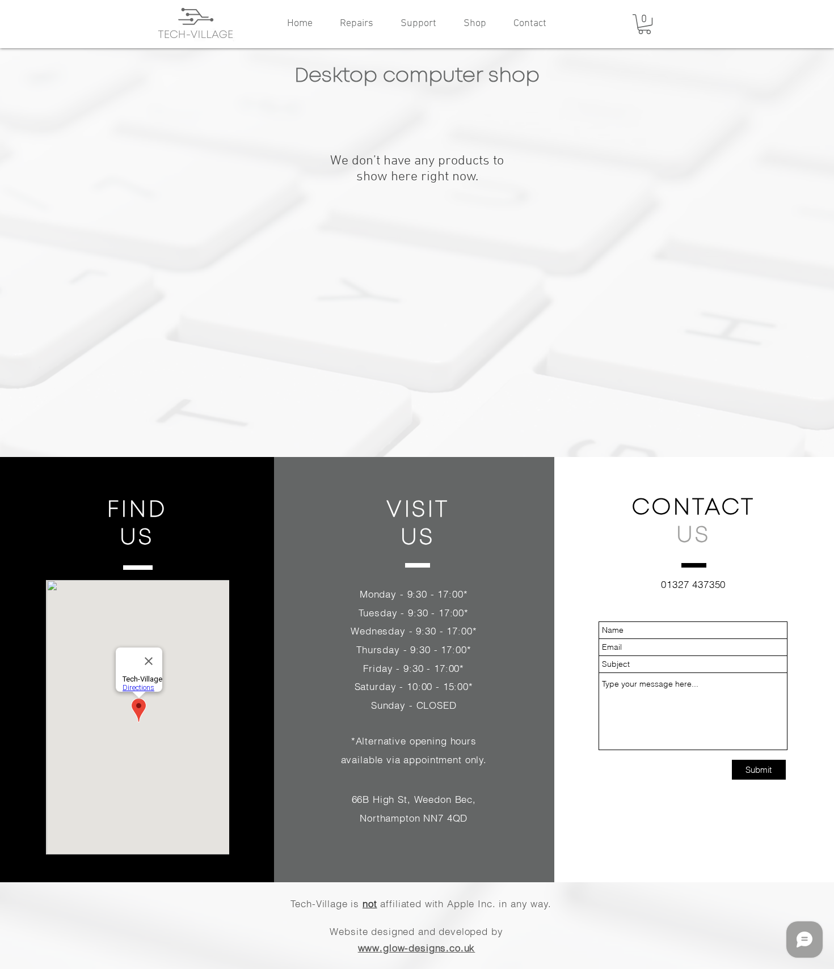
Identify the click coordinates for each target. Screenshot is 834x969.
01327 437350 (693, 584)
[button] (644, 24)
